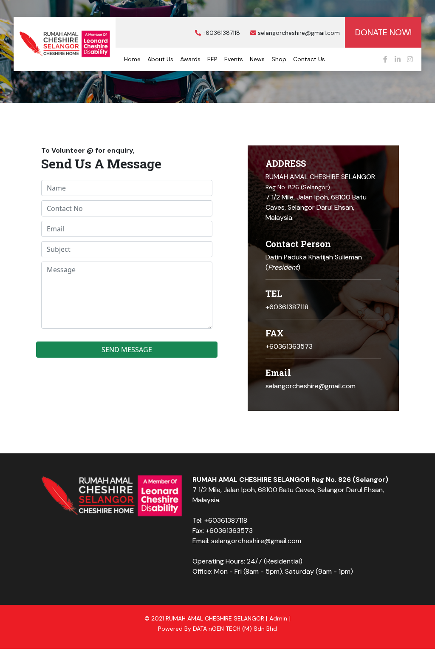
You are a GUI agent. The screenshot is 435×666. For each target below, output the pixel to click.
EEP (212, 59)
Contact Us (309, 59)
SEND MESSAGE (127, 349)
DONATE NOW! (383, 32)
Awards (190, 59)
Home (132, 59)
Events (233, 59)
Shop (278, 59)
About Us (160, 59)
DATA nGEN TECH (216, 628)
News (257, 59)
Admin (278, 618)
